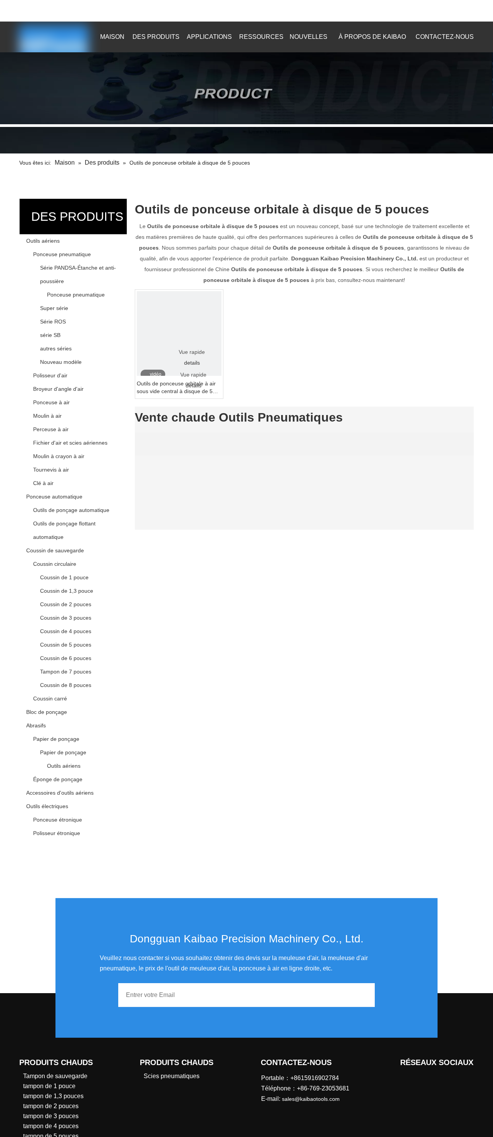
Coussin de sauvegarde (55, 550)
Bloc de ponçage (46, 712)
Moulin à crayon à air (58, 456)
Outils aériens (43, 241)
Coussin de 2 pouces (65, 604)
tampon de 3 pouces (51, 1116)
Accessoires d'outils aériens (60, 793)
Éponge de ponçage (57, 779)
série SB (50, 335)
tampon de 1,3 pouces (53, 1096)
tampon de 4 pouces (51, 1126)
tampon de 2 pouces (51, 1106)
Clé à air (43, 483)
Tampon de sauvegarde (55, 1076)
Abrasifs (36, 725)
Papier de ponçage (56, 739)
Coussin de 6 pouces (65, 658)
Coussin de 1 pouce (64, 577)
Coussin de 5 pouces (65, 645)
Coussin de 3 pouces (65, 618)
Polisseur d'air (50, 375)
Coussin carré (50, 698)
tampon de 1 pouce (49, 1086)
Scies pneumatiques (172, 1076)
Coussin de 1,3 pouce (66, 591)
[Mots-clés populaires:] (428, 11)
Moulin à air (47, 416)
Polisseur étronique (56, 833)
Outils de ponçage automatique (71, 510)
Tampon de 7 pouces (65, 672)
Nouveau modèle (61, 362)
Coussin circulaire (54, 564)
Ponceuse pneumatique (62, 254)
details (192, 363)
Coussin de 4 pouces (65, 631)
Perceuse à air (51, 429)
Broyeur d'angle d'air (58, 389)
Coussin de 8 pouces (65, 685)
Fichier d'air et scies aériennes (70, 443)
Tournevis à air (51, 470)
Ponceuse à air (51, 402)
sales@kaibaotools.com (132, 9)
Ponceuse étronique (57, 820)
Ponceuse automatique (54, 496)
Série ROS (53, 321)
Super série (54, 308)
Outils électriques (47, 806)
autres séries (56, 348)
